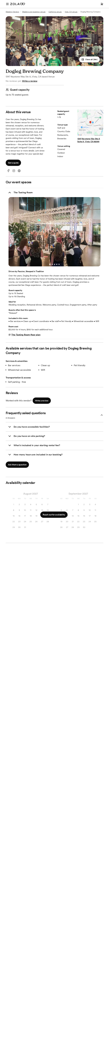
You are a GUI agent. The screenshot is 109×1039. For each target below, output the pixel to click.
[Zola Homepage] (17, 4)
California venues (55, 12)
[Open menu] (7, 4)
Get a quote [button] (13, 163)
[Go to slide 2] (52, 264)
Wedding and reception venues (33, 12)
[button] (89, 59)
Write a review (29, 81)
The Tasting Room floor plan (25, 334)
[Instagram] (13, 171)
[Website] (19, 171)
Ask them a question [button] (17, 464)
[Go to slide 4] (57, 264)
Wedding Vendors (12, 12)
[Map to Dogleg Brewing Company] (90, 123)
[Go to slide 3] (54, 264)
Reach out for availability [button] (54, 515)
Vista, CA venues (71, 12)
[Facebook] (8, 171)
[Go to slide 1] (50, 264)
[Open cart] (101, 4)
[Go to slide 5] (59, 264)
